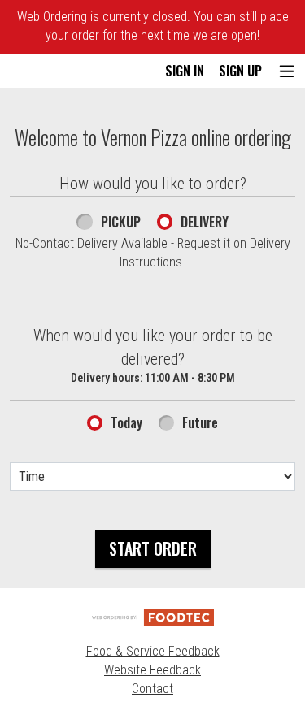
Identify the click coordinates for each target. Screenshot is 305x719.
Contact (152, 688)
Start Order (153, 548)
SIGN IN (184, 70)
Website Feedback (152, 670)
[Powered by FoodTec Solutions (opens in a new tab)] (153, 617)
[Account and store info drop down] (286, 71)
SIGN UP (240, 70)
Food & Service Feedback (153, 651)
